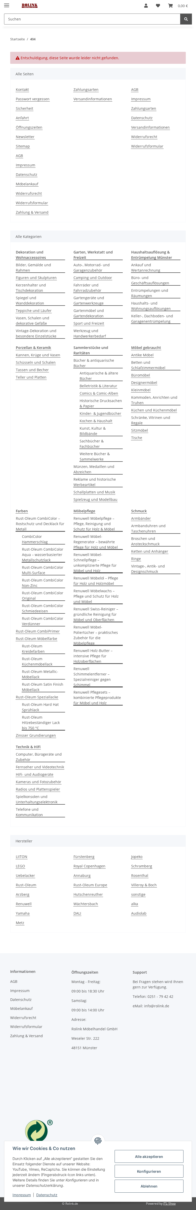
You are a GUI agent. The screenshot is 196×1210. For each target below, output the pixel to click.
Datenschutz (46, 1195)
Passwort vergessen (33, 98)
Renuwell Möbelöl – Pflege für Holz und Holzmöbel (96, 581)
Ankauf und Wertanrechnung (145, 267)
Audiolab (138, 913)
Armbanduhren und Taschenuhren (148, 528)
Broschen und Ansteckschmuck (145, 541)
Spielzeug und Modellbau (95, 499)
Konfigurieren (149, 1171)
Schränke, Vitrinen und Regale (150, 420)
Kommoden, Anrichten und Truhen (154, 400)
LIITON (21, 856)
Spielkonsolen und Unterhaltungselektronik (36, 799)
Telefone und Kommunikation (29, 812)
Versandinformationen (93, 98)
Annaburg (82, 875)
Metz (20, 922)
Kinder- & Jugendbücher (100, 413)
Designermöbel (144, 382)
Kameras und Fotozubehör (38, 781)
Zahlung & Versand (32, 212)
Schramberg (141, 866)
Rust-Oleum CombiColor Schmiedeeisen (42, 608)
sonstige (138, 894)
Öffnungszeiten (29, 127)
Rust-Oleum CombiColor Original (42, 595)
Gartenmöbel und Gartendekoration (89, 313)
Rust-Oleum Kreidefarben (33, 649)
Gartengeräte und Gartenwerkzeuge (89, 300)
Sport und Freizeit (89, 323)
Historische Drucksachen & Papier (101, 403)
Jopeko (136, 856)
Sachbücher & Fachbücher (92, 444)
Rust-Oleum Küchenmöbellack (37, 661)
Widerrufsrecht (144, 136)
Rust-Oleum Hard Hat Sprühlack (40, 707)
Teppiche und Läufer (34, 310)
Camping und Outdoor (93, 277)
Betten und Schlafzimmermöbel (148, 365)
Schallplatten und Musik (94, 492)
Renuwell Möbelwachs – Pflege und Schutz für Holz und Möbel (96, 596)
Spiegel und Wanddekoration (30, 300)
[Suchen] (186, 19)
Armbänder (141, 518)
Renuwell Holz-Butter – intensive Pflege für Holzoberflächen (93, 656)
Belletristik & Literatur (98, 385)
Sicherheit (24, 108)
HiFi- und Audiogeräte (34, 774)
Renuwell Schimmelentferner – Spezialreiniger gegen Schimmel (92, 676)
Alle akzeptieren (149, 1156)
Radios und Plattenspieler (38, 789)
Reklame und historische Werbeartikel (95, 482)
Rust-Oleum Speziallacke (37, 697)
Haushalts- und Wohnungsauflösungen (151, 306)
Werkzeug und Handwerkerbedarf (90, 333)
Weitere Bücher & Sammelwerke (95, 456)
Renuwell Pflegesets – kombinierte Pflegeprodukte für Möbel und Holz (97, 697)
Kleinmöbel (141, 390)
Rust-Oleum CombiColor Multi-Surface (42, 570)
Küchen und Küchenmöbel (154, 410)
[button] (146, 6)
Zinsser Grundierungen (36, 735)
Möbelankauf (27, 184)
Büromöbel (140, 375)
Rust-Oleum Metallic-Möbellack (40, 674)
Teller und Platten (31, 377)
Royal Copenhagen (89, 866)
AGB (134, 89)
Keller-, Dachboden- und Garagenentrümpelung (152, 318)
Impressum (22, 1195)
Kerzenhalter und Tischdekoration (31, 288)
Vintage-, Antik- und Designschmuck (148, 569)
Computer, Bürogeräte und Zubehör (39, 757)
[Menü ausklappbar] (6, 3)
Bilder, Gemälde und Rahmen (33, 267)
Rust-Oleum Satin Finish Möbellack (42, 687)
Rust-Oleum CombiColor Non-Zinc (42, 583)
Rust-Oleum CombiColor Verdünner (42, 621)
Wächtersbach (86, 903)
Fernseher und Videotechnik (40, 767)
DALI (77, 913)
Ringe (136, 558)
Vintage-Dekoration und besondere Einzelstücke (36, 333)
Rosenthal (139, 875)
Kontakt (22, 89)
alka (134, 903)
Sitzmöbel (139, 430)
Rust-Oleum (26, 884)
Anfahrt (22, 117)
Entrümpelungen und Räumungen (149, 293)
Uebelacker (25, 875)
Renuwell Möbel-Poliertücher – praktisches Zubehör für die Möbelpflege (96, 635)
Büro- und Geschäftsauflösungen (150, 280)
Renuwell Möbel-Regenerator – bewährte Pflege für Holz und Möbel (96, 542)
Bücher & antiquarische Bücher (94, 363)
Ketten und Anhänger (149, 551)
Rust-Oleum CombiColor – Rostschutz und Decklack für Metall (40, 523)
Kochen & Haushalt (96, 420)
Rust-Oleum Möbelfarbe (36, 638)
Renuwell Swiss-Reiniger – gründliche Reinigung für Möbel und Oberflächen (96, 614)
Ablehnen (149, 1186)
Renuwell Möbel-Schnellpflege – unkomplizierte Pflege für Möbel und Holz (95, 562)
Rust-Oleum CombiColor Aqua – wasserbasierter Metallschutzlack (42, 554)
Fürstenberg (84, 856)
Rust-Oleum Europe (90, 884)
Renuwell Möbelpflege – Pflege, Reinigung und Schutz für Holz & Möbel (94, 523)
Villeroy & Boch (144, 884)
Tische (136, 437)
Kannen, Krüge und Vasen (38, 355)
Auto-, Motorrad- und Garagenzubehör (92, 267)
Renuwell (24, 903)
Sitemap (23, 146)
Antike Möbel (142, 355)
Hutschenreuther (88, 894)
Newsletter (25, 136)
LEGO (20, 866)
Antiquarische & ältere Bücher (99, 376)
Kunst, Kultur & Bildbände (93, 431)
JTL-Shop (169, 1203)
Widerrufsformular (147, 146)
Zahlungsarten (86, 89)
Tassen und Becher (32, 369)
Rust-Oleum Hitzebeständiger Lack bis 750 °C (41, 722)
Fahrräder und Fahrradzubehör (87, 288)
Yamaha (23, 913)
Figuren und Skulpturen (36, 277)
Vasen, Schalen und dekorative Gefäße (32, 321)
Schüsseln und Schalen (36, 362)
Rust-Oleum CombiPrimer (38, 631)
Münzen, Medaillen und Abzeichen (94, 469)
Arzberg (22, 894)
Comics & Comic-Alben (99, 393)
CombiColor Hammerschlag (35, 539)
